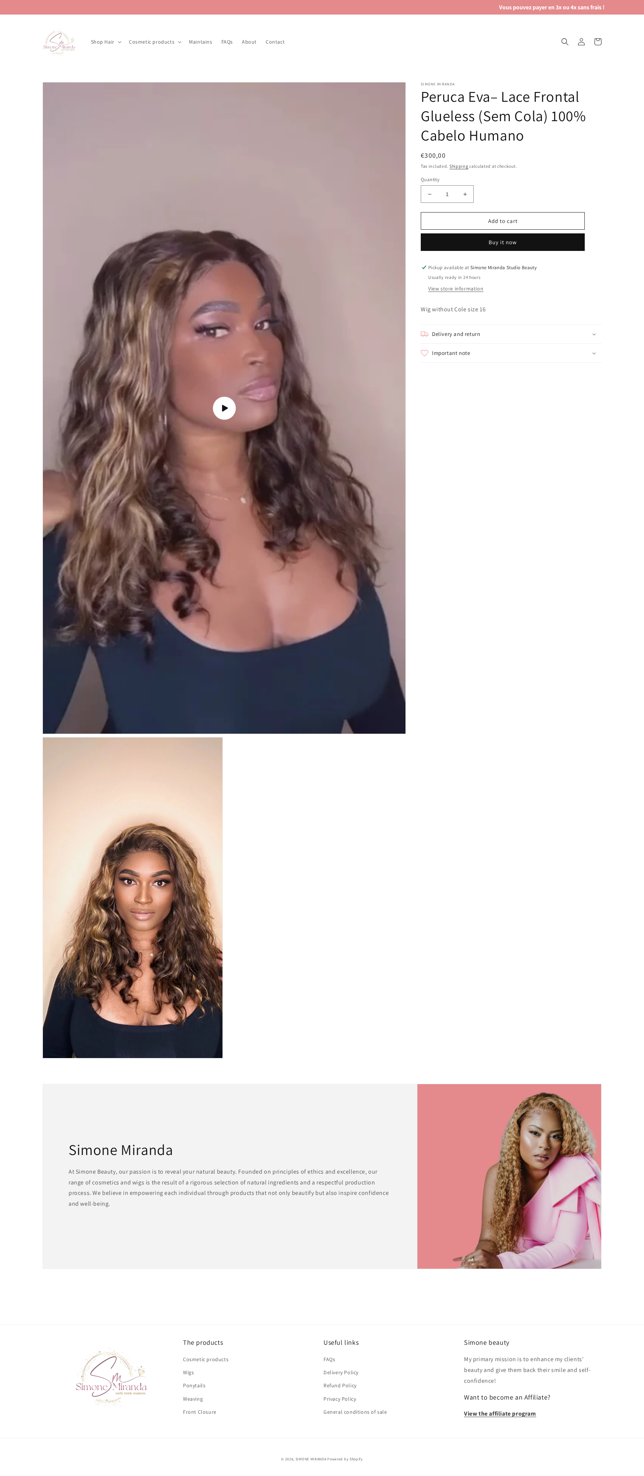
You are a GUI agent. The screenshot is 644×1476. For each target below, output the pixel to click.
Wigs (188, 1372)
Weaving (193, 1398)
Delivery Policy (341, 1372)
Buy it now (503, 242)
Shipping (458, 166)
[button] (105, 42)
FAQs (329, 1359)
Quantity (430, 179)
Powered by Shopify (345, 1459)
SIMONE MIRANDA (311, 1459)
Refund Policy (340, 1385)
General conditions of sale (355, 1412)
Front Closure (200, 1412)
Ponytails (194, 1385)
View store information (455, 288)
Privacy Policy (339, 1398)
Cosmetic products (205, 1359)
